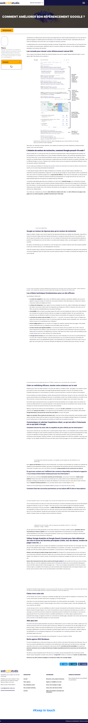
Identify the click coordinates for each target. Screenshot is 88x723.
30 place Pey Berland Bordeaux (8, 690)
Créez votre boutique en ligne (53, 684)
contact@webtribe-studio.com (8, 688)
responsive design (39, 301)
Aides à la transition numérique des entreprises (55, 691)
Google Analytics (59, 561)
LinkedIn (65, 636)
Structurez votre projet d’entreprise (55, 679)
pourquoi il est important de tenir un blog (64, 485)
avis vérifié (41, 410)
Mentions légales (84, 721)
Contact (26, 690)
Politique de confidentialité (72, 721)
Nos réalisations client (29, 684)
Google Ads (58, 141)
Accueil (25, 679)
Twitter (70, 636)
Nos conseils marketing (29, 687)
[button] (36, 3)
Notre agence (27, 681)
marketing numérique (70, 631)
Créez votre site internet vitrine (54, 687)
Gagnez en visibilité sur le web (53, 681)
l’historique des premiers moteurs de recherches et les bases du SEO (60, 166)
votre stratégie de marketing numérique (55, 41)
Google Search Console (37, 335)
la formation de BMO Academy (67, 529)
